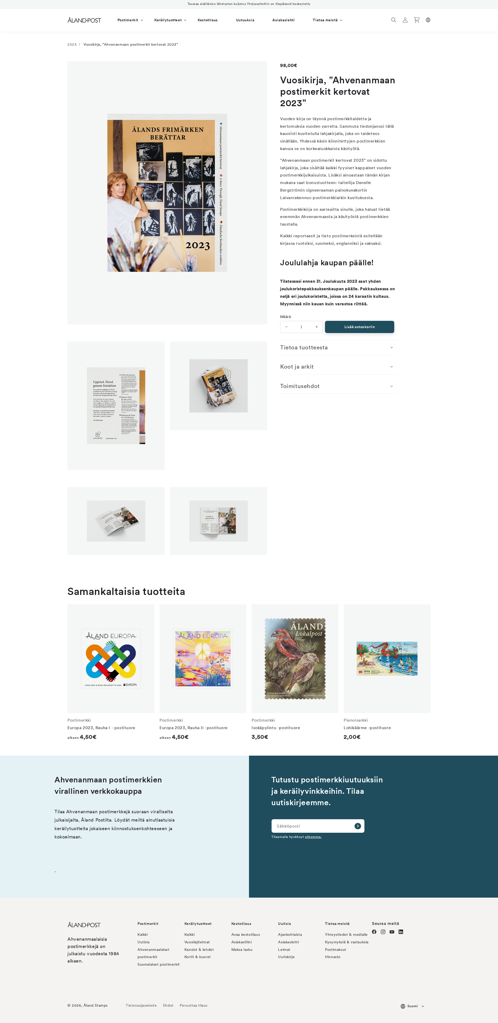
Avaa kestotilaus (245, 934)
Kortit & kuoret (197, 957)
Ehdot (168, 1005)
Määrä (285, 316)
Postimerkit (147, 924)
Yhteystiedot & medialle (346, 934)
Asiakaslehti (288, 942)
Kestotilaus (241, 924)
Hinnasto (333, 957)
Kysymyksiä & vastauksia (347, 942)
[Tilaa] (357, 826)
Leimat (284, 949)
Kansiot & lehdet (199, 949)
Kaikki (142, 934)
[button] (127, 20)
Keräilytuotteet (198, 924)
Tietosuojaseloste (142, 1005)
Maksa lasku (242, 949)
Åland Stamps (96, 1005)
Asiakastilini (241, 942)
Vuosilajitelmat (197, 942)
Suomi (412, 1006)
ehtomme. (313, 837)
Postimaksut (335, 949)
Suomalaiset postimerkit (158, 964)
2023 (72, 44)
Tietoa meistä (337, 924)
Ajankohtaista (290, 934)
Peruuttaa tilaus (194, 1005)
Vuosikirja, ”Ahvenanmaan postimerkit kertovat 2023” (131, 44)
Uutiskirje (286, 957)
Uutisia (143, 942)
